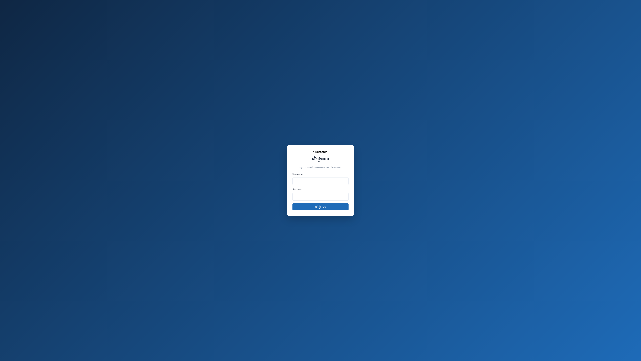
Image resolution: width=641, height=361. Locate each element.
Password (297, 190)
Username (297, 174)
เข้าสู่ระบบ (320, 207)
